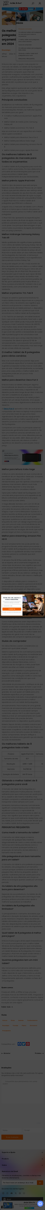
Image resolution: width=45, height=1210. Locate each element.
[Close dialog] (43, 595)
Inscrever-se (12, 609)
